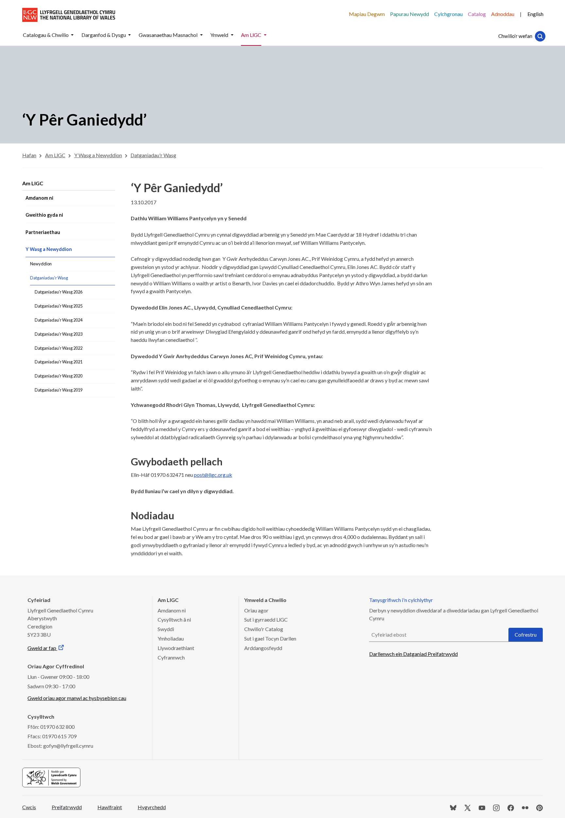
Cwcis (29, 807)
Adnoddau (502, 14)
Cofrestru (526, 634)
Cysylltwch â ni (174, 619)
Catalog (477, 14)
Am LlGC (32, 183)
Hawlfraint (109, 807)
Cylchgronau (448, 14)
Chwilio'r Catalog (263, 629)
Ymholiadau (171, 638)
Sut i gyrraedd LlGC (266, 619)
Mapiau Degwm (367, 14)
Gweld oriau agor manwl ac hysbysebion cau (76, 698)
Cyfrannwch (171, 657)
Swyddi (166, 629)
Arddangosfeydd (263, 648)
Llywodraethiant (176, 648)
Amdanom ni (172, 610)
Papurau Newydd (409, 14)
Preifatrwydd (67, 807)
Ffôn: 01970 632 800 (51, 727)
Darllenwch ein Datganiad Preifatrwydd (413, 654)
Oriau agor (256, 610)
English (535, 14)
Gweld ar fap (42, 648)
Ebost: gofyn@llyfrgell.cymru (60, 746)
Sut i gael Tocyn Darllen (270, 638)
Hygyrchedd (152, 807)
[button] (72, 35)
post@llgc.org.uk (213, 475)
